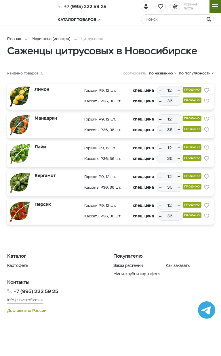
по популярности (195, 73)
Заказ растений (128, 265)
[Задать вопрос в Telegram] (206, 310)
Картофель (17, 265)
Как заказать (178, 265)
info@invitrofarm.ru (25, 300)
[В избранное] (206, 90)
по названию (161, 73)
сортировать (134, 73)
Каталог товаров (77, 19)
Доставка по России (26, 310)
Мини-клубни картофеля (137, 273)
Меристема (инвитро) (51, 38)
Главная (14, 38)
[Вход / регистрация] (146, 6)
